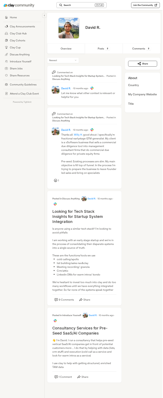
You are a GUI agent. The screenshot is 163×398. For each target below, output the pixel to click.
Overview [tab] (66, 48)
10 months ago (80, 88)
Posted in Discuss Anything (66, 198)
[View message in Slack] (92, 88)
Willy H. (78, 134)
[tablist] (103, 48)
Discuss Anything (61, 79)
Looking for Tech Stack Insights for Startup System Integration (77, 216)
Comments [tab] (140, 48)
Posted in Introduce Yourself (66, 315)
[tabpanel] (103, 223)
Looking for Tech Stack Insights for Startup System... (78, 75)
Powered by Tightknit (22, 102)
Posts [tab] (103, 48)
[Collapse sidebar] (44, 15)
